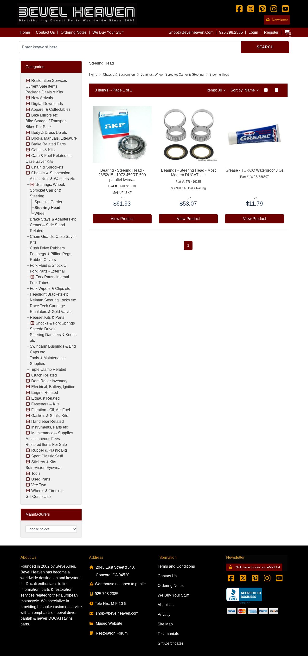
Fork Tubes (39, 283)
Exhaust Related (45, 398)
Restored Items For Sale (46, 444)
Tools (35, 473)
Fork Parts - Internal (52, 277)
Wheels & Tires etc (47, 491)
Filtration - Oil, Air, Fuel (50, 410)
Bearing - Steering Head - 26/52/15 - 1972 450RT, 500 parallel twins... (122, 175)
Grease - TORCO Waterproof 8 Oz (254, 170)
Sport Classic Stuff (47, 456)
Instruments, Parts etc (49, 427)
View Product (122, 219)
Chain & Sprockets (47, 167)
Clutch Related (44, 375)
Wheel (39, 213)
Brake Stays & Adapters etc (53, 219)
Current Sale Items (41, 86)
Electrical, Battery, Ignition (53, 387)
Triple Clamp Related (48, 369)
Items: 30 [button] (215, 90)
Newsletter (280, 20)
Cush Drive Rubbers (47, 248)
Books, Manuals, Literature (54, 138)
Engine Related (44, 392)
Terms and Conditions (176, 566)
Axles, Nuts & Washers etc (52, 179)
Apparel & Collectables (51, 109)
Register (271, 32)
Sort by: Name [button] (243, 90)
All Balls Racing (195, 188)
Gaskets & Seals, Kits (49, 416)
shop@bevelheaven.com (191, 32)
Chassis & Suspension (50, 173)
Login (253, 32)
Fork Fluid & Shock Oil (49, 265)
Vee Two (38, 485)
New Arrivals (42, 98)
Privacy (164, 614)
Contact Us (45, 32)
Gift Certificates (38, 496)
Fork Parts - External (47, 271)
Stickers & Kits (43, 462)
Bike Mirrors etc (44, 115)
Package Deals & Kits (44, 92)
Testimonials (168, 634)
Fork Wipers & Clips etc (50, 288)
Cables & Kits (43, 150)
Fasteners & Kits (45, 404)
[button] (266, 90)
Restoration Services (49, 80)
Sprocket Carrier (48, 202)
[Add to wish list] (123, 198)
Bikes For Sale (38, 127)
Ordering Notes (74, 32)
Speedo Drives (42, 329)
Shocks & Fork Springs (55, 323)
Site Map (165, 624)
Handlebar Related (47, 421)
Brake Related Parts (48, 144)
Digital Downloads (47, 104)
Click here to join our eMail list (257, 567)
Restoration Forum (112, 633)
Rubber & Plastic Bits (49, 450)
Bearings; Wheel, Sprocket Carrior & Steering (47, 190)
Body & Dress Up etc (49, 132)
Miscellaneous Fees (43, 439)
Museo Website (109, 623)
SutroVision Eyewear (44, 468)
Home (25, 32)
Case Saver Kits (39, 161)
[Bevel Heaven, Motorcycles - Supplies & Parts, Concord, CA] (244, 596)
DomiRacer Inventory (49, 381)
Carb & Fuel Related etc (51, 156)
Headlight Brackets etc (49, 294)
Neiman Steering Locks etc (53, 300)
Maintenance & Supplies (52, 433)
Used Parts (40, 479)
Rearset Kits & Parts (47, 317)
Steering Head (47, 208)
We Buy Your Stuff (107, 32)
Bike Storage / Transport (46, 121)
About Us (165, 605)
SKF (128, 193)
